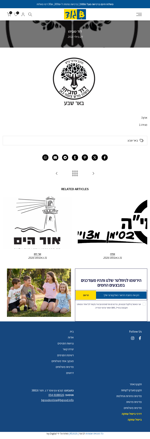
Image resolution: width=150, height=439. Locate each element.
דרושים (70, 373)
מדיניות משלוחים (65, 367)
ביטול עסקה (135, 419)
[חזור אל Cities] (75, 174)
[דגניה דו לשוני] (93, 174)
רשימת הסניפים (65, 355)
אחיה (112, 254)
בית (72, 331)
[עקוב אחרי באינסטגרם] (132, 338)
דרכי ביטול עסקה (132, 414)
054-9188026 (56, 395)
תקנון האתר (136, 384)
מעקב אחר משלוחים (63, 361)
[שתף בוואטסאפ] (45, 157)
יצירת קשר (68, 349)
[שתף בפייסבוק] (105, 157)
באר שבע (133, 140)
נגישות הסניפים (66, 343)
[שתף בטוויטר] (95, 157)
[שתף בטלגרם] (65, 157)
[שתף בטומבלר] (75, 157)
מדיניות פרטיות (134, 402)
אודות (71, 337)
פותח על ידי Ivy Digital (57, 433)
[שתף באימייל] (55, 157)
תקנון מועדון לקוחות (131, 390)
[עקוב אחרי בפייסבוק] (140, 338)
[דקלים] (57, 174)
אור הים (37, 254)
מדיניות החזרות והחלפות (129, 396)
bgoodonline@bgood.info (57, 400)
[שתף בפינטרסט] (85, 157)
